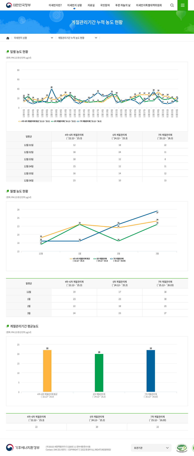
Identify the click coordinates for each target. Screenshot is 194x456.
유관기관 (138, 447)
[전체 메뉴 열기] (182, 5)
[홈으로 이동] (18, 5)
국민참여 (105, 5)
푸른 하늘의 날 (122, 5)
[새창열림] (182, 448)
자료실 (91, 5)
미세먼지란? (55, 5)
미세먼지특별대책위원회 (149, 5)
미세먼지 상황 (74, 5)
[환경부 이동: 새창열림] (22, 447)
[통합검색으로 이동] (172, 5)
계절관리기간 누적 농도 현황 (71, 37)
